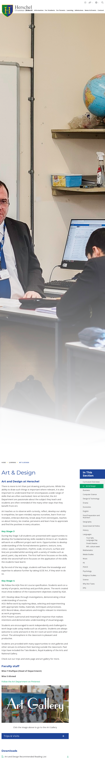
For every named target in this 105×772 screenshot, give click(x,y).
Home (4, 462)
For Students (50, 10)
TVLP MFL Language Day (91, 539)
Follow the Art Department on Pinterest (21, 681)
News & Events (90, 10)
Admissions (79, 10)
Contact (101, 10)
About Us (29, 10)
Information (38, 10)
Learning (70, 10)
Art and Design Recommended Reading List (25, 756)
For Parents (60, 10)
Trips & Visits (11, 736)
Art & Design (24, 462)
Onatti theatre (91, 543)
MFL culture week (93, 546)
